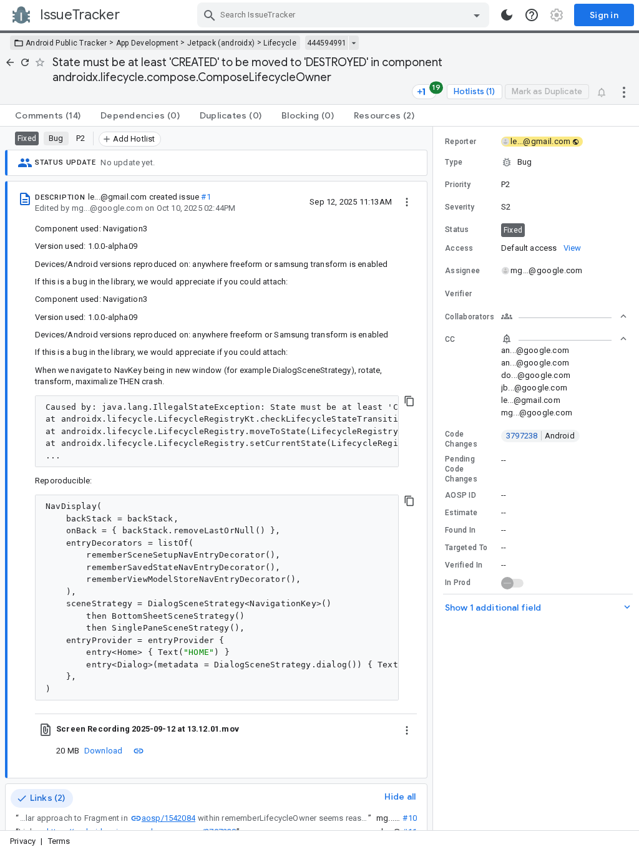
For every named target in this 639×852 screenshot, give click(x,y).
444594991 (326, 43)
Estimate (461, 512)
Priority (458, 184)
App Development (147, 43)
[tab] (47, 115)
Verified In (463, 565)
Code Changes (461, 439)
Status (457, 229)
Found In (460, 530)
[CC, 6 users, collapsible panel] (564, 338)
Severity (459, 207)
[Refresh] (24, 62)
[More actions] (624, 92)
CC (450, 339)
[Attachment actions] (407, 729)
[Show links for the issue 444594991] (353, 43)
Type (453, 162)
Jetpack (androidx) (221, 43)
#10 (409, 818)
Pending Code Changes (461, 469)
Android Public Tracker (66, 43)
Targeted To (466, 547)
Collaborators (469, 316)
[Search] (209, 14)
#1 (205, 196)
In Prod (458, 582)
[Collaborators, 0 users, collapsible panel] (564, 316)
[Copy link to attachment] (138, 750)
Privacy (23, 841)
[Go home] (9, 62)
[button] (536, 162)
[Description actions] (407, 201)
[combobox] (344, 14)
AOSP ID (460, 495)
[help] (531, 14)
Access (459, 248)
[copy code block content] (409, 401)
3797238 (540, 435)
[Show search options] (476, 14)
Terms (59, 841)
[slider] (434, 478)
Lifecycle (279, 43)
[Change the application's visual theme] (506, 14)
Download (103, 750)
